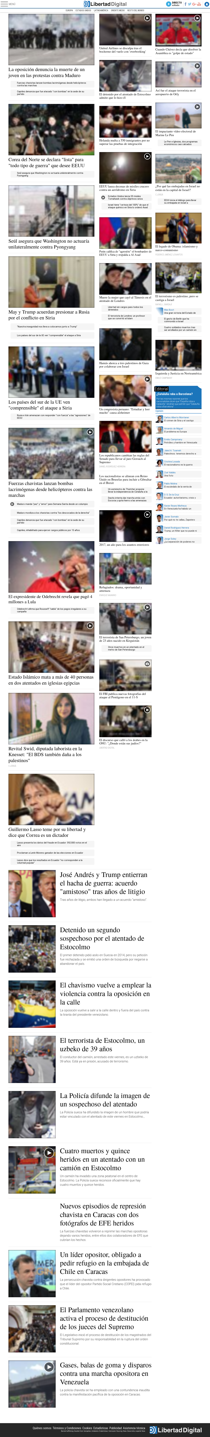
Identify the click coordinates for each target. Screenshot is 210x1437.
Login (206, 4)
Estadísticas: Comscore (107, 1431)
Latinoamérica (101, 10)
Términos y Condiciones (67, 1428)
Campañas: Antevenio (91, 1431)
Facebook (185, 4)
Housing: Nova (121, 1431)
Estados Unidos (83, 10)
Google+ (194, 4)
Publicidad (115, 1428)
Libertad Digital (105, 4)
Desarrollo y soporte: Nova (136, 1431)
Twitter (190, 4)
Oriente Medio (118, 10)
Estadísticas (100, 1428)
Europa (69, 10)
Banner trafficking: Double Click (72, 1431)
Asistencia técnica (134, 1428)
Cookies (87, 1428)
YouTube (199, 4)
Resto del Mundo (135, 10)
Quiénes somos (42, 1428)
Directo (177, 4)
